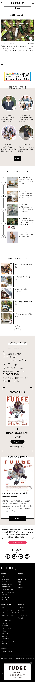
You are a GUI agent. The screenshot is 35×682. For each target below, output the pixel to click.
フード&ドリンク (6, 628)
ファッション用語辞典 (8, 592)
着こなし (24, 360)
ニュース (4, 582)
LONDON (20, 587)
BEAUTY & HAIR (6, 605)
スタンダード (5, 595)
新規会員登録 (17, 542)
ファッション (22, 608)
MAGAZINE (4, 659)
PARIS (19, 585)
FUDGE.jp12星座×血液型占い (13, 354)
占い (22, 348)
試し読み (17, 441)
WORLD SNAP (22, 579)
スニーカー (20, 368)
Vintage (6, 380)
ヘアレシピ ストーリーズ (9, 613)
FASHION (4, 574)
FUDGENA (5, 357)
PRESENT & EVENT (7, 651)
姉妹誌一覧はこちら (17, 447)
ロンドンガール (9, 360)
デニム (17, 371)
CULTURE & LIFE (6, 621)
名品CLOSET (5, 579)
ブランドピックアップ (8, 590)
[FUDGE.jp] (17, 2)
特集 (3, 577)
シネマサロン (5, 639)
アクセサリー (5, 600)
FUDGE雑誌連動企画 (8, 371)
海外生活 (20, 618)
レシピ (20, 613)
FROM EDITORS (20, 659)
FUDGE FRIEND (11, 374)
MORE (17, 518)
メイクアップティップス (9, 615)
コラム (4, 631)
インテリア (15, 381)
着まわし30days (14, 357)
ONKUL (23, 371)
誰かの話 (4, 644)
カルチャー (5, 623)
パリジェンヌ (9, 368)
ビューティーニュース (8, 610)
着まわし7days (6, 597)
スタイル (5, 351)
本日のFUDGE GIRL (7, 349)
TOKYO (20, 582)
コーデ (6, 364)
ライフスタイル (6, 626)
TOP (2, 64)
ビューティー (22, 610)
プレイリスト (5, 636)
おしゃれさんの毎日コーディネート (16, 378)
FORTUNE (4, 649)
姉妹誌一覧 (12, 659)
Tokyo (15, 364)
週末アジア (5, 634)
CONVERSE (16, 349)
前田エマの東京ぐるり (8, 641)
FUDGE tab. (21, 574)
